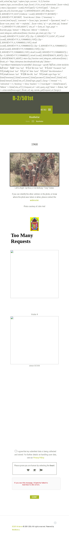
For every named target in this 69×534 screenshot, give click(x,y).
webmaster (34, 200)
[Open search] (55, 107)
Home (28, 121)
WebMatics (16, 530)
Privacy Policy (38, 458)
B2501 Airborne (17, 527)
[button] (44, 110)
